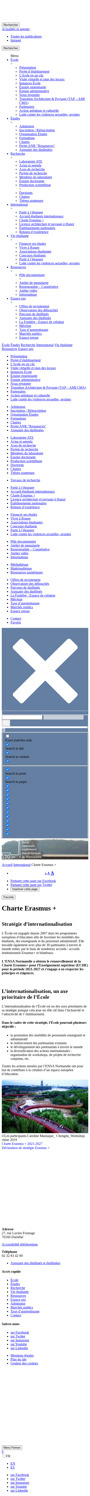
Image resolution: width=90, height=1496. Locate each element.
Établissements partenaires (37, 228)
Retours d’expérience (33, 232)
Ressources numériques (26, 572)
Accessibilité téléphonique (20, 1244)
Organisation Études (33, 134)
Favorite (8, 897)
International (19, 204)
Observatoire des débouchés (38, 310)
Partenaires (26, 106)
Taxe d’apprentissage (33, 330)
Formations (27, 138)
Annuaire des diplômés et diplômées (35, 1263)
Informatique (28, 294)
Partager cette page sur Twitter (31, 885)
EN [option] (12, 1463)
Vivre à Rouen (29, 247)
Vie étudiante (19, 236)
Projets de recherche (33, 173)
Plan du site (18, 1359)
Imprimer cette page (25, 889)
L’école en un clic (31, 75)
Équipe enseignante (32, 87)
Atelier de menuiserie (33, 283)
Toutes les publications (26, 36)
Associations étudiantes (35, 251)
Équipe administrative (34, 91)
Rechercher (10, 25)
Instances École (30, 83)
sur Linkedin (19, 1348)
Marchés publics (30, 333)
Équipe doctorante (31, 181)
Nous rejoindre (29, 95)
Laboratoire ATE (30, 161)
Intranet (15, 40)
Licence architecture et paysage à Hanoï (46, 224)
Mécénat (25, 326)
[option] (49, 1464)
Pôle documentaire (32, 275)
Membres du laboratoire (35, 177)
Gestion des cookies (24, 1363)
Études (15, 118)
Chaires (24, 142)
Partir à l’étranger (31, 212)
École (14, 60)
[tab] (6, 345)
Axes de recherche (32, 169)
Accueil (7, 865)
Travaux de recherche (25, 480)
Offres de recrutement (34, 306)
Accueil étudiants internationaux (41, 216)
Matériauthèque (21, 568)
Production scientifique (35, 185)
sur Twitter (17, 1336)
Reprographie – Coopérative (38, 287)
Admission (26, 126)
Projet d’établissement (34, 71)
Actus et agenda (30, 165)
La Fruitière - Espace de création (41, 322)
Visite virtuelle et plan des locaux (42, 79)
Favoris (15, 622)
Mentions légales (22, 1355)
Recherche (17, 153)
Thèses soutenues (31, 200)
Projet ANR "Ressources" (37, 146)
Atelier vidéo (28, 290)
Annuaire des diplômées (35, 150)
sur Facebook (19, 1332)
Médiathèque (19, 564)
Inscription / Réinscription (37, 130)
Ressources (18, 267)
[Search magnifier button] (6, 723)
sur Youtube (18, 1344)
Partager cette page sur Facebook (33, 881)
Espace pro (18, 298)
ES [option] (12, 1467)
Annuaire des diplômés (35, 318)
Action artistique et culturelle (39, 110)
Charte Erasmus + (31, 220)
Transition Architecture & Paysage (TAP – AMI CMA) (48, 387)
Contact (15, 618)
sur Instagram (19, 1340)
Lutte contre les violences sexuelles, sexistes (49, 114)
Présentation (27, 67)
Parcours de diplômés (34, 314)
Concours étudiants (32, 255)
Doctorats (26, 193)
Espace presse (28, 337)
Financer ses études (32, 243)
